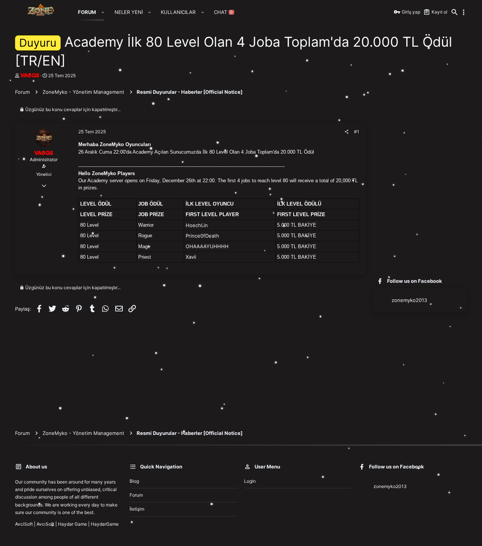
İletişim (137, 509)
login (250, 481)
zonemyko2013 (409, 300)
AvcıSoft (45, 524)
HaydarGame (105, 524)
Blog (134, 481)
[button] (103, 12)
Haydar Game (72, 524)
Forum (136, 495)
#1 (356, 131)
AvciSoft (24, 524)
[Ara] (454, 12)
